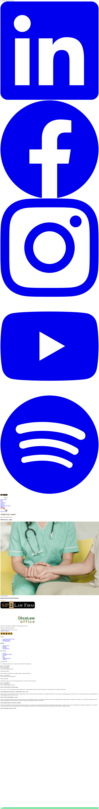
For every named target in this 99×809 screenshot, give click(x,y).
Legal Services (3, 502)
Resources (2, 504)
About (1, 501)
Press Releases (3, 505)
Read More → (3, 600)
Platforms (2, 506)
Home (1, 500)
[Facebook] (49, 197)
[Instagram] (49, 296)
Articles (6, 595)
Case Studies (8, 505)
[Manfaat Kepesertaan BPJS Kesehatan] (49, 558)
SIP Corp (7, 630)
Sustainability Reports (7, 658)
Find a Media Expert (6, 641)
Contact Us (2, 511)
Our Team (2, 503)
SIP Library (5, 647)
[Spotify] (49, 493)
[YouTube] (49, 394)
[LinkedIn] (49, 99)
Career (4, 657)
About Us (4, 653)
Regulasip (4, 646)
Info (3, 656)
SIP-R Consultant (6, 645)
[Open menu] (6, 510)
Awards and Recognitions (7, 654)
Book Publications (6, 648)
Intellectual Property (6, 640)
